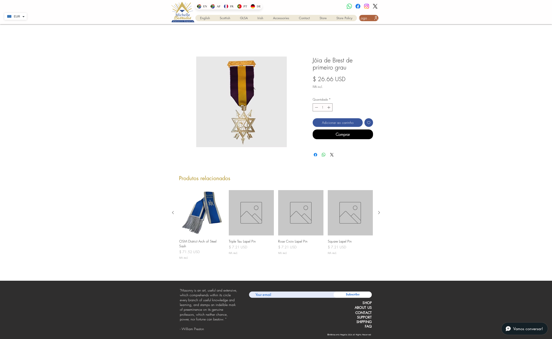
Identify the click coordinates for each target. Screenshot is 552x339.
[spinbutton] (322, 108)
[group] (276, 228)
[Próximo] (237, 311)
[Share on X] (331, 155)
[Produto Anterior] (173, 213)
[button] (205, 18)
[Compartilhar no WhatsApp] (323, 155)
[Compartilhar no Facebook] (315, 155)
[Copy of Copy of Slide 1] (209, 330)
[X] (375, 6)
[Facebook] (358, 6)
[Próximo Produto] (379, 213)
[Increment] (329, 108)
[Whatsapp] (349, 6)
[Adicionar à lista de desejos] (368, 123)
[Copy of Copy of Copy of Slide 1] (214, 329)
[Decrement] (316, 108)
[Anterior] (180, 311)
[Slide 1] (203, 329)
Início (183, 41)
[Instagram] (366, 6)
